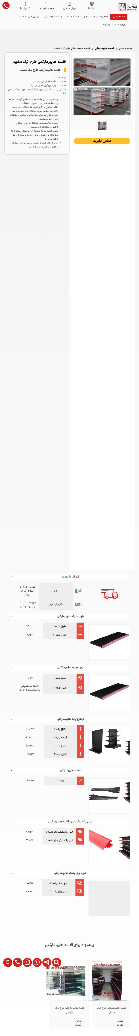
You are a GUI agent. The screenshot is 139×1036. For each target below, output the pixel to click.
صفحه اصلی (119, 17)
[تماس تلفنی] (16, 982)
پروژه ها (121, 25)
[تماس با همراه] (6, 982)
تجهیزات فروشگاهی (78, 17)
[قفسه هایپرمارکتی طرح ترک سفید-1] (102, 125)
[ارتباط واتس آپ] (35, 982)
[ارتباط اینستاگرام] (25, 982)
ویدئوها (106, 25)
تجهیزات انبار (101, 17)
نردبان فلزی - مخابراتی (28, 17)
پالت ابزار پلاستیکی (53, 17)
